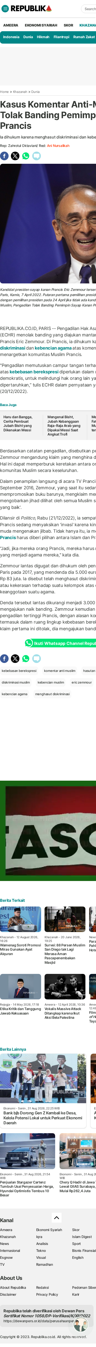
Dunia (28, 37)
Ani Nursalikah (58, 145)
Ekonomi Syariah (41, 25)
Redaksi (42, 1287)
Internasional (10, 1250)
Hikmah (43, 37)
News (4, 1243)
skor (68, 25)
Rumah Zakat (84, 37)
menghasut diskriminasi (52, 694)
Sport (76, 1243)
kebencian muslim (51, 682)
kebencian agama (53, 348)
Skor (75, 1230)
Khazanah (20, 92)
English (77, 1257)
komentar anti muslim (59, 671)
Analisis (42, 1243)
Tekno (41, 1250)
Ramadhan (44, 1264)
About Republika (13, 1287)
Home (4, 92)
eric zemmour (82, 682)
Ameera (6, 1230)
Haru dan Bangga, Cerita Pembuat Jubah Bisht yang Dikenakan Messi (17, 423)
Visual (41, 1257)
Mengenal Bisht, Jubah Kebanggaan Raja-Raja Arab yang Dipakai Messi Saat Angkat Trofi (64, 425)
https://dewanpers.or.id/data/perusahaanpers (39, 1321)
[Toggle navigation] (5, 9)
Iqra (39, 1237)
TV (2, 1264)
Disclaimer (8, 1294)
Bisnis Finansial (84, 1250)
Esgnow (6, 1257)
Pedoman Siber (84, 1287)
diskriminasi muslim (16, 682)
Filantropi (61, 37)
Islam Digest (82, 1237)
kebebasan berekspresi (34, 371)
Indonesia (11, 37)
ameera (10, 25)
